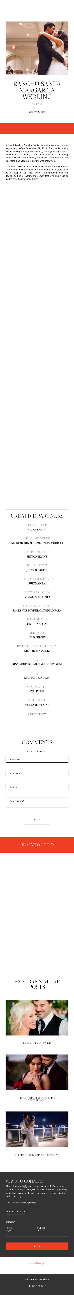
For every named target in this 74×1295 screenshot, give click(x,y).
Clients (41, 1228)
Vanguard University (33, 151)
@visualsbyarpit (37, 1263)
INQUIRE (37, 1246)
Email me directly (15, 1212)
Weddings (37, 104)
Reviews (41, 1231)
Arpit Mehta (43, 1279)
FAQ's (8, 1231)
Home (9, 1228)
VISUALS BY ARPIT (37, 530)
